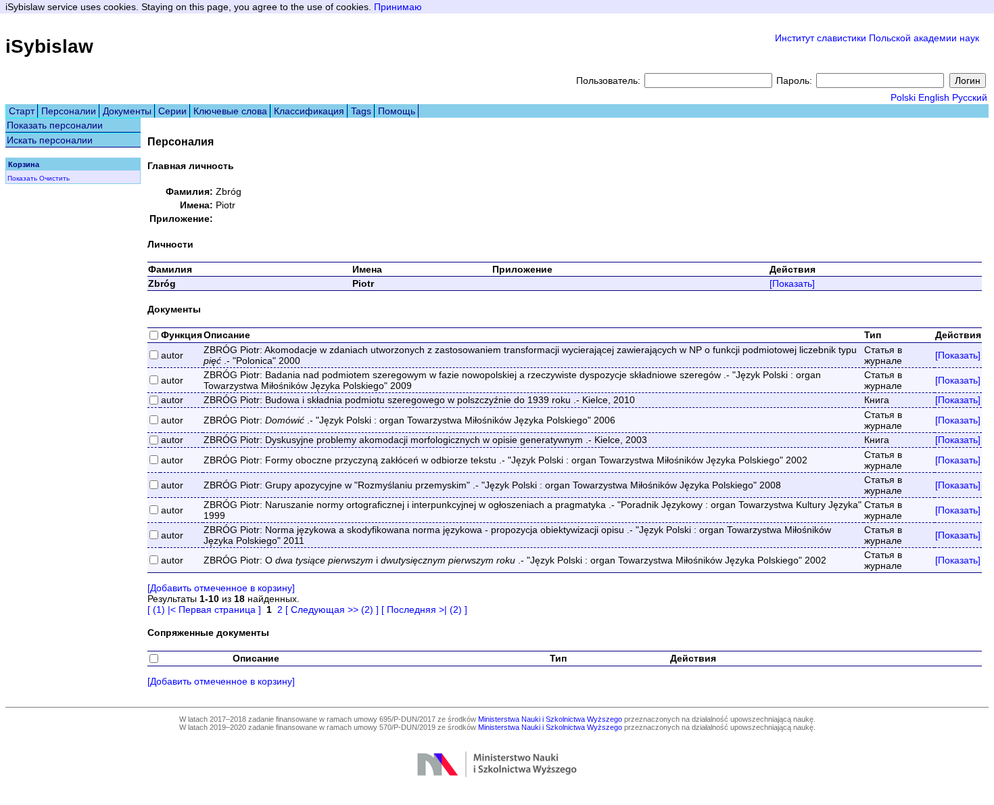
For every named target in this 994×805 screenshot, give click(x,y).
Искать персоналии (50, 140)
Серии (172, 111)
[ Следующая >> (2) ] (332, 609)
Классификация (309, 111)
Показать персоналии (55, 125)
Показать (22, 178)
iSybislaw (49, 46)
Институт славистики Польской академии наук (877, 37)
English (933, 97)
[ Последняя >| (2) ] (424, 609)
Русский (969, 97)
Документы (127, 111)
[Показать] (792, 283)
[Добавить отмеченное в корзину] (221, 587)
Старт (21, 111)
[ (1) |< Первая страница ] (204, 609)
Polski (903, 97)
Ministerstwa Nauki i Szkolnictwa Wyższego (550, 719)
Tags (361, 111)
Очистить (54, 178)
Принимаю (398, 6)
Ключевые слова (230, 111)
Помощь (396, 111)
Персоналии (68, 111)
